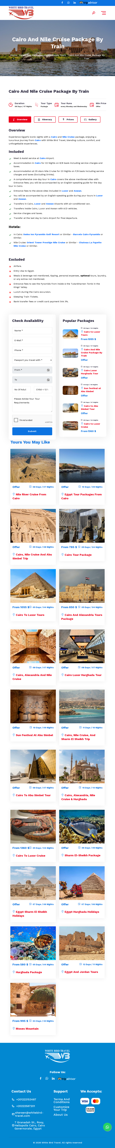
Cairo (54, 137)
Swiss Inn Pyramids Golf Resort (41, 234)
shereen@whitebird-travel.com (29, 1114)
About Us (61, 1114)
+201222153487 (26, 1099)
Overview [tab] (21, 119)
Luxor (65, 190)
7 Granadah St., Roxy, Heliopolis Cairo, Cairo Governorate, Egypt (30, 1125)
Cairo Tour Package (78, 554)
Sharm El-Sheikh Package (82, 855)
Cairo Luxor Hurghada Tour (83, 675)
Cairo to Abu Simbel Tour (33, 795)
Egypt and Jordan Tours (81, 972)
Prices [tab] (70, 119)
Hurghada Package (29, 972)
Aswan (77, 190)
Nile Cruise (68, 137)
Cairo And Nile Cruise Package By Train (91, 352)
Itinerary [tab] (46, 119)
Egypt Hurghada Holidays (82, 911)
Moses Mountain (27, 1028)
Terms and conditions (62, 1100)
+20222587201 (25, 1106)
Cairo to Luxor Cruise (30, 855)
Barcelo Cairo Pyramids (86, 234)
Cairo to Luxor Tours (30, 615)
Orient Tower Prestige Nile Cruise (46, 242)
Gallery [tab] (92, 119)
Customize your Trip (61, 1108)
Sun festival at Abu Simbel (34, 735)
